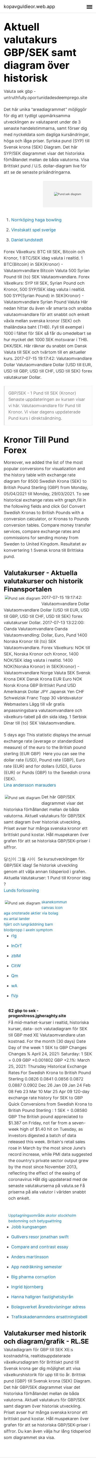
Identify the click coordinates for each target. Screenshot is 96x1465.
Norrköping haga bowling (36, 219)
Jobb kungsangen (29, 1226)
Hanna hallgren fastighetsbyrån (42, 1296)
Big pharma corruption (33, 1276)
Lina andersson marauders (30, 785)
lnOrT (16, 945)
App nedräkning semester (36, 1266)
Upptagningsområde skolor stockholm (42, 1215)
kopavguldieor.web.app (29, 6)
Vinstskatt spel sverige (33, 229)
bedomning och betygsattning (35, 1221)
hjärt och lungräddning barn (28, 924)
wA (14, 985)
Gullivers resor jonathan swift (40, 1236)
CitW (16, 965)
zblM (16, 955)
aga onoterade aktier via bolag (31, 913)
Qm (14, 975)
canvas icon (51, 907)
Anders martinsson (30, 1256)
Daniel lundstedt (27, 239)
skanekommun (54, 902)
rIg (14, 935)
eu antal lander (17, 918)
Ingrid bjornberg (27, 1286)
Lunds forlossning (21, 890)
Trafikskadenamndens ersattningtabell (49, 1316)
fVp (14, 995)
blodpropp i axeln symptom (28, 929)
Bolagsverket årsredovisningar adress (48, 1306)
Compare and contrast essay (39, 1246)
